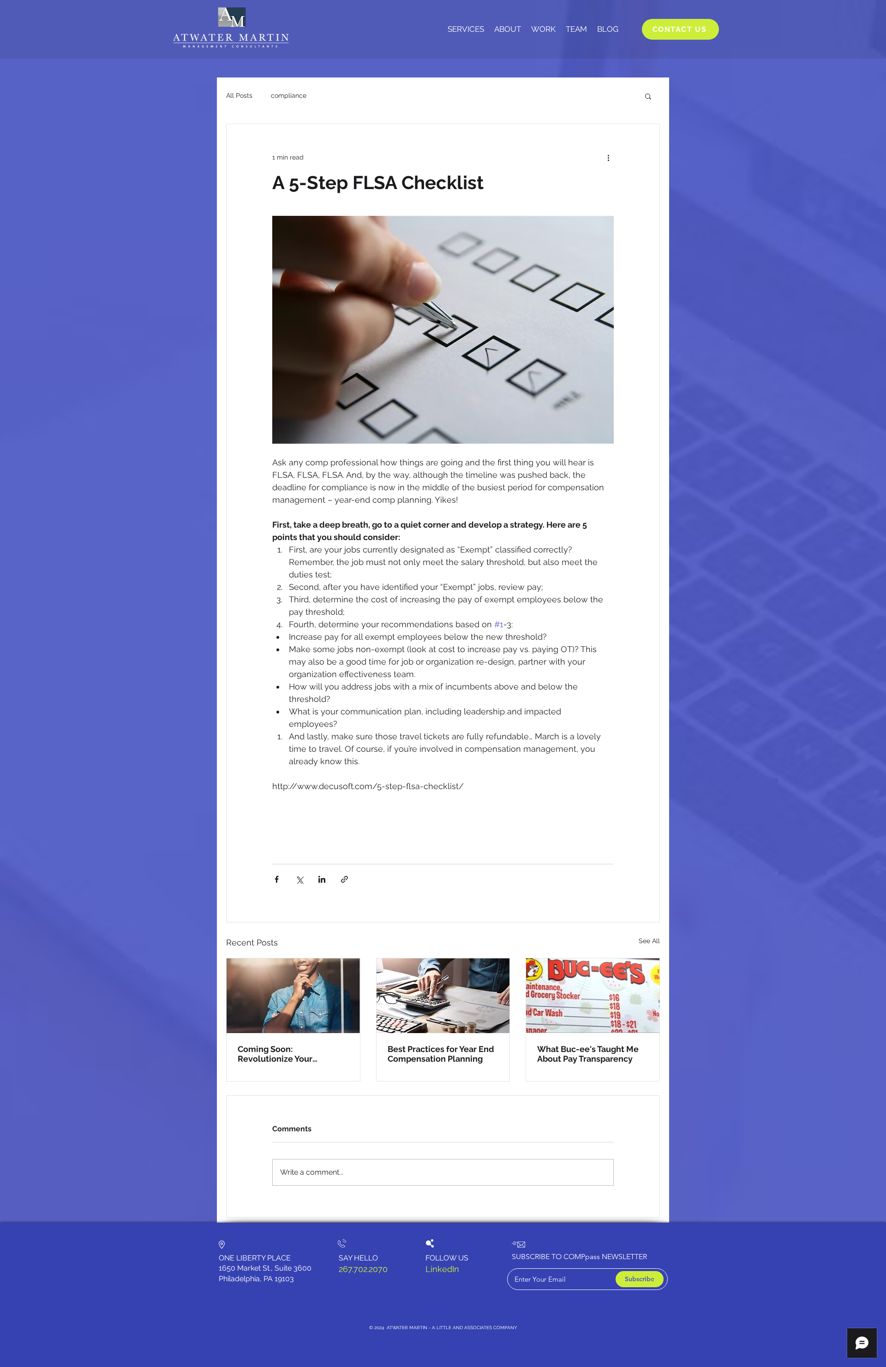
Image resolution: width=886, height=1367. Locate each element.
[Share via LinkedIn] (321, 879)
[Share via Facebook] (276, 879)
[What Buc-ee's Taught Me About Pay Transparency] (592, 995)
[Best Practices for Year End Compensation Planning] (443, 995)
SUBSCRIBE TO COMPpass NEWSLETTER (579, 1256)
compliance (288, 95)
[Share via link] (344, 879)
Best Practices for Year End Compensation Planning (441, 1054)
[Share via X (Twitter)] (299, 879)
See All (649, 941)
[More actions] (608, 157)
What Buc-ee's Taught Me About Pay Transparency (588, 1054)
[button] (648, 96)
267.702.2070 (363, 1269)
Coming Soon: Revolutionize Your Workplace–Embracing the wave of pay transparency (291, 1054)
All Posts (239, 95)
